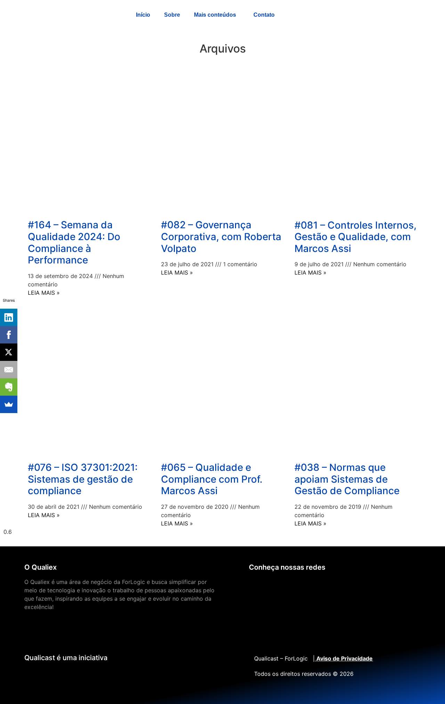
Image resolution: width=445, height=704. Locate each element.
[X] (8, 352)
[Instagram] (341, 586)
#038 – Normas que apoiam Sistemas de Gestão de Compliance (346, 479)
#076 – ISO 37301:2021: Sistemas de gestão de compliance (83, 479)
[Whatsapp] (320, 586)
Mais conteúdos (215, 15)
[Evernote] (8, 387)
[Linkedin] (278, 586)
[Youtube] (257, 586)
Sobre (172, 15)
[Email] (8, 369)
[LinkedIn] (8, 317)
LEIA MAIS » (44, 292)
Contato (264, 15)
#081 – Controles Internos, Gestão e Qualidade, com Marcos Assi (355, 236)
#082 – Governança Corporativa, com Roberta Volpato (221, 236)
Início (143, 15)
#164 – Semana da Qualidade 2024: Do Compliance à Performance (74, 242)
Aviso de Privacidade (344, 658)
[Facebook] (299, 586)
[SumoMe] (8, 404)
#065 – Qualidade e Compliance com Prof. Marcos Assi (211, 479)
